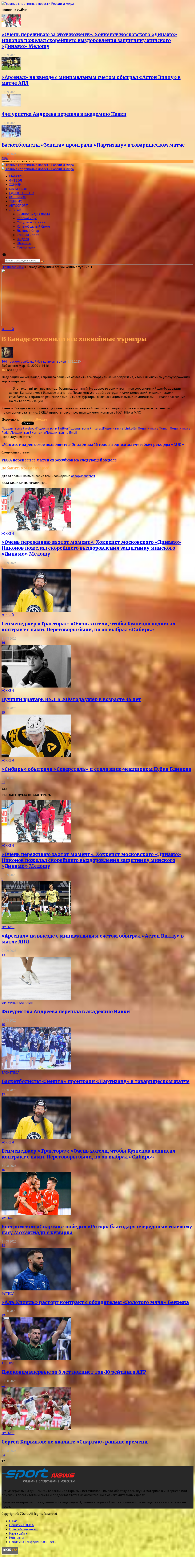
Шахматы (24, 243)
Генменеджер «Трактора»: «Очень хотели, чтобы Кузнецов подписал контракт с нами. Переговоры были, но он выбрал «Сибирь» (88, 627)
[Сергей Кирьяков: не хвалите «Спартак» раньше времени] (36, 1429)
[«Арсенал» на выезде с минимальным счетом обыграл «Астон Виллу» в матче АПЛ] (11, 68)
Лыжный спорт (29, 231)
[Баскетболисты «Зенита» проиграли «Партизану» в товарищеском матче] (11, 136)
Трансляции (26, 247)
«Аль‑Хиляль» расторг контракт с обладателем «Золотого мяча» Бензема (95, 1302)
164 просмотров (14, 361)
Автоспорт (18, 205)
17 (3, 1094)
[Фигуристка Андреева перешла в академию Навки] (11, 105)
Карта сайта (18, 1533)
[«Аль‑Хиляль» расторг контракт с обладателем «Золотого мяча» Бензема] (36, 1289)
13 (3, 955)
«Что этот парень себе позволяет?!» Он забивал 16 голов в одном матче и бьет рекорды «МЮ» (93, 444)
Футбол (15, 180)
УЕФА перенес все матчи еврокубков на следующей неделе (59, 460)
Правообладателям (23, 1529)
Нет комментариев (51, 361)
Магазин (16, 176)
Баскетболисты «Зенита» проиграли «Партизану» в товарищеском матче (93, 145)
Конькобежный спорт (33, 226)
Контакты (16, 1538)
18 (3, 1245)
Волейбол (17, 197)
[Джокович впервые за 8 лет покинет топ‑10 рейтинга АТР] (36, 1359)
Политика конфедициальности (33, 1542)
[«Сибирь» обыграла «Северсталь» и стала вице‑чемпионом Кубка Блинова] (36, 756)
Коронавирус (27, 218)
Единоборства (21, 193)
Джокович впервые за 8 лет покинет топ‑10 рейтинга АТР (74, 1372)
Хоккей (15, 185)
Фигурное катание (31, 222)
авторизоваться (83, 476)
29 (3, 1315)
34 (3, 1455)
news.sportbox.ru (33, 419)
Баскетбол (18, 189)
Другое (15, 210)
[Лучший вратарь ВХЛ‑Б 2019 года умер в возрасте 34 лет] (36, 686)
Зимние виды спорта (33, 214)
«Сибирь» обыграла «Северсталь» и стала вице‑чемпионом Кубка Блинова (96, 769)
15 (3, 1025)
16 (3, 643)
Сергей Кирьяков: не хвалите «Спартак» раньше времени (75, 1442)
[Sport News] (38, 4)
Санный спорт (28, 235)
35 (3, 712)
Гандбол (23, 239)
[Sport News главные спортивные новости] (40, 1483)
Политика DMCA (21, 1525)
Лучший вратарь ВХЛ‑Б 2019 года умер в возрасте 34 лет (71, 699)
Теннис (15, 201)
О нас (13, 1521)
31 (3, 782)
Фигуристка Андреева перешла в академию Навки (64, 114)
